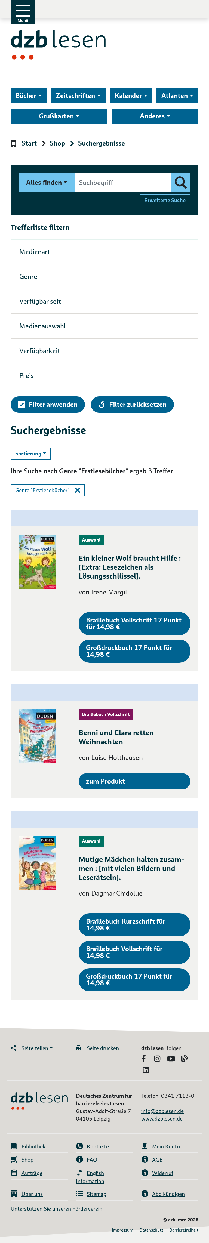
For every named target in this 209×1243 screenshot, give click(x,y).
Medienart (34, 252)
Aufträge (31, 1173)
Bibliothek (33, 1146)
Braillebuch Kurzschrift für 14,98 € (125, 925)
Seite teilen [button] (34, 1048)
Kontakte (98, 1146)
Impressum (122, 1230)
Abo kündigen (168, 1194)
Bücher (26, 95)
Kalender (128, 95)
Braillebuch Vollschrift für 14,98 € (124, 952)
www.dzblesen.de (162, 1118)
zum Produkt (105, 781)
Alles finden (44, 182)
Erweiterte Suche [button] (165, 200)
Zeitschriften (75, 95)
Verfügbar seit (40, 301)
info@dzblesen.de (162, 1111)
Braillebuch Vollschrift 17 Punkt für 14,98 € (134, 623)
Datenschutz (151, 1230)
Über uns (32, 1194)
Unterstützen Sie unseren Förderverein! (57, 1208)
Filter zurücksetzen (138, 404)
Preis (26, 376)
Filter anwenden (53, 404)
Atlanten (174, 95)
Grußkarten (56, 116)
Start (29, 143)
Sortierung (33, 453)
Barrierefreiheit (184, 1230)
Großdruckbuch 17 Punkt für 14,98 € (129, 651)
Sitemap (96, 1194)
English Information (90, 1177)
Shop (57, 143)
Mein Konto (166, 1146)
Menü (22, 20)
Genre (28, 276)
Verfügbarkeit (39, 351)
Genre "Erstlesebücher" (42, 490)
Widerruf (162, 1173)
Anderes (152, 116)
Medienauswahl (42, 326)
